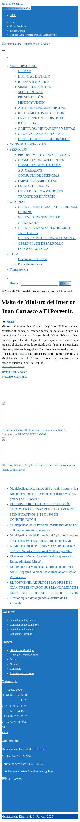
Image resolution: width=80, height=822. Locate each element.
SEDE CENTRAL (30, 92)
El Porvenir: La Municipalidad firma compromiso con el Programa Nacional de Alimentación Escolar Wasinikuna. (43, 572)
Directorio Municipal (22, 650)
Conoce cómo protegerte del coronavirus (33, 34)
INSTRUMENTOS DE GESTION (41, 113)
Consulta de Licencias (22, 629)
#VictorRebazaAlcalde (14, 376)
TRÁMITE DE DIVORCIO (36, 196)
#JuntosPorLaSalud (13, 367)
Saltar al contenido (12, 3)
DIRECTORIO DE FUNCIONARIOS (44, 139)
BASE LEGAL (28, 123)
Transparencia (17, 30)
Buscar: (15, 283)
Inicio (13, 15)
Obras (13, 659)
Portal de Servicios (30, 264)
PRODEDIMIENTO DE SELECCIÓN (44, 154)
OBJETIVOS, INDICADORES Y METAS (46, 128)
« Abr (5, 732)
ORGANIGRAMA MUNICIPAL (40, 133)
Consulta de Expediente (23, 620)
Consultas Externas (21, 633)
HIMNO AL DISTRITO (34, 76)
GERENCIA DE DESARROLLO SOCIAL (47, 238)
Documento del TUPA (32, 259)
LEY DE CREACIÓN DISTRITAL (42, 118)
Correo (13, 22)
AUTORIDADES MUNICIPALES (41, 108)
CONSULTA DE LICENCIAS (38, 175)
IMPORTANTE (22, 399)
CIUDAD (24, 71)
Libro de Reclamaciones (24, 654)
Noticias (14, 664)
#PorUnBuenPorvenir (14, 371)
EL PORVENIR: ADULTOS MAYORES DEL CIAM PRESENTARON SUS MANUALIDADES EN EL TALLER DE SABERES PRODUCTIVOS (44, 588)
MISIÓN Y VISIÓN (31, 102)
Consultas (15, 668)
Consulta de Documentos (24, 624)
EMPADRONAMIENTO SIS (38, 181)
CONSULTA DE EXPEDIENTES (41, 160)
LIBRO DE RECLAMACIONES (40, 191)
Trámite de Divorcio (22, 673)
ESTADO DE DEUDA (33, 186)
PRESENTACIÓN (30, 97)
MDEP (11, 321)
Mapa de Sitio (18, 26)
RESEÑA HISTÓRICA (34, 81)
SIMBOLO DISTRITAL (34, 87)
